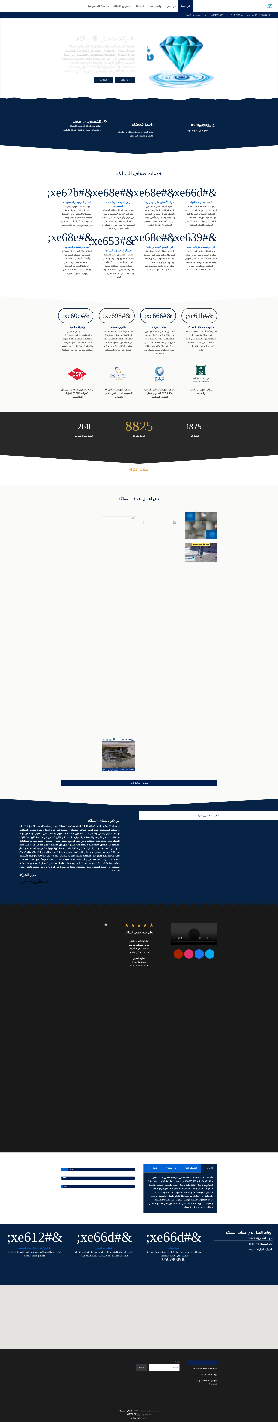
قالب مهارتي (135, 1418)
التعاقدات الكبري (104, 1247)
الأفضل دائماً (191, 1168)
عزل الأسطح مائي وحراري (159, 202)
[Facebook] (199, 954)
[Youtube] (178, 954)
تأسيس (209, 1168)
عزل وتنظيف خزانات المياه (200, 246)
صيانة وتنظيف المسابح (77, 246)
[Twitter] (209, 954)
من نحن (125, 80)
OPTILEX (132, 1414)
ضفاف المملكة (126, 1410)
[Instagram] (188, 954)
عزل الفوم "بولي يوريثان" (159, 246)
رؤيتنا (155, 1168)
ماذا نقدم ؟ (171, 1168)
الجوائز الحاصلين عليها (208, 815)
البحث (177, 1362)
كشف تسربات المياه (201, 202)
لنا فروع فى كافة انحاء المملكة (34, 1247)
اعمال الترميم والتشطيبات (77, 202)
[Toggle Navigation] (8, 6)
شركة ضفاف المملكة (105, 38)
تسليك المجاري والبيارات (118, 250)
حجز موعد (173, 1247)
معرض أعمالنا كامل (139, 783)
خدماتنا (103, 80)
